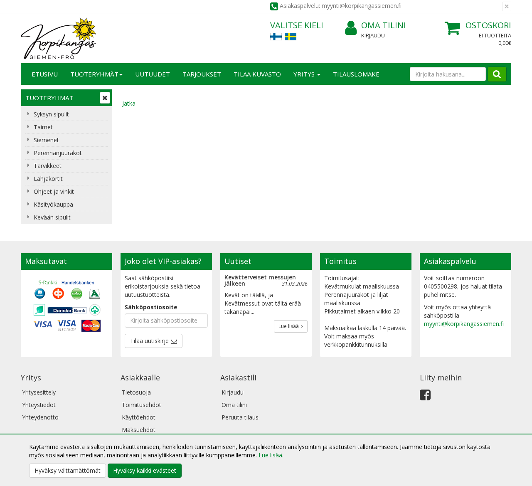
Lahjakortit (48, 179)
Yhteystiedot (39, 405)
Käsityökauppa (53, 204)
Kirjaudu (373, 35)
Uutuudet (152, 74)
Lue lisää (289, 326)
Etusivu (45, 74)
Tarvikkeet (48, 166)
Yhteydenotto (40, 417)
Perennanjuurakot (58, 153)
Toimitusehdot (141, 405)
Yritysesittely (39, 392)
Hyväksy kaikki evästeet (144, 470)
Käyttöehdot (138, 417)
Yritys (304, 74)
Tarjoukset (201, 74)
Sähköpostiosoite (151, 307)
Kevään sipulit (52, 217)
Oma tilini (383, 25)
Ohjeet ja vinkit (54, 191)
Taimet (43, 127)
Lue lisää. (271, 455)
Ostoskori (488, 25)
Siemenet (46, 140)
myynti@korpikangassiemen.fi (464, 324)
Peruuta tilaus (240, 417)
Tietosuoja (136, 392)
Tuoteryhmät (94, 74)
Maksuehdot (138, 430)
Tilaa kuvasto (257, 74)
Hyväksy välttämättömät (67, 470)
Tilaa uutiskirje (149, 341)
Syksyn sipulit (51, 114)
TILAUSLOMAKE (356, 74)
